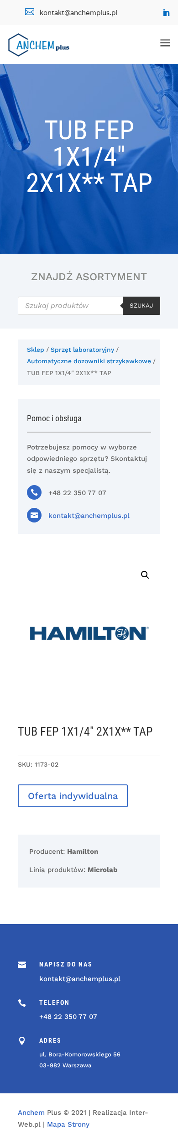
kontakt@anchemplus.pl (89, 516)
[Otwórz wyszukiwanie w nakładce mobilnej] (89, 306)
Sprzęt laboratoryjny (82, 349)
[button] (145, 575)
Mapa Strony (68, 1124)
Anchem (31, 1112)
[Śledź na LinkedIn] (166, 12)
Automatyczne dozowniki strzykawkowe (89, 361)
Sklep (35, 349)
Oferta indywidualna (73, 795)
